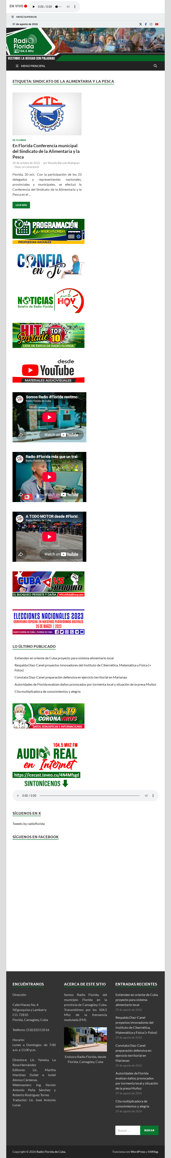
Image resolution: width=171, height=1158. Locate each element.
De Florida (19, 140)
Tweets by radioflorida (29, 824)
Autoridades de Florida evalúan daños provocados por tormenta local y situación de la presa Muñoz (85, 684)
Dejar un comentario (27, 167)
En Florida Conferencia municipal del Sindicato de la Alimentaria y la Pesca (46, 151)
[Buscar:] (136, 1130)
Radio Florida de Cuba (50, 1151)
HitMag (153, 1151)
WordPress (138, 1151)
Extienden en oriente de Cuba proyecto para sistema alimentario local (64, 658)
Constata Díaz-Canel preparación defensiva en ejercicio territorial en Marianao (71, 677)
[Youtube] (157, 24)
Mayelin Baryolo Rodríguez (64, 163)
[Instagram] (151, 24)
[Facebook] (146, 24)
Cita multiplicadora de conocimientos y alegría (47, 691)
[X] (140, 24)
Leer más (20, 204)
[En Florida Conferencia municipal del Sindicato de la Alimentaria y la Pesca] (47, 116)
